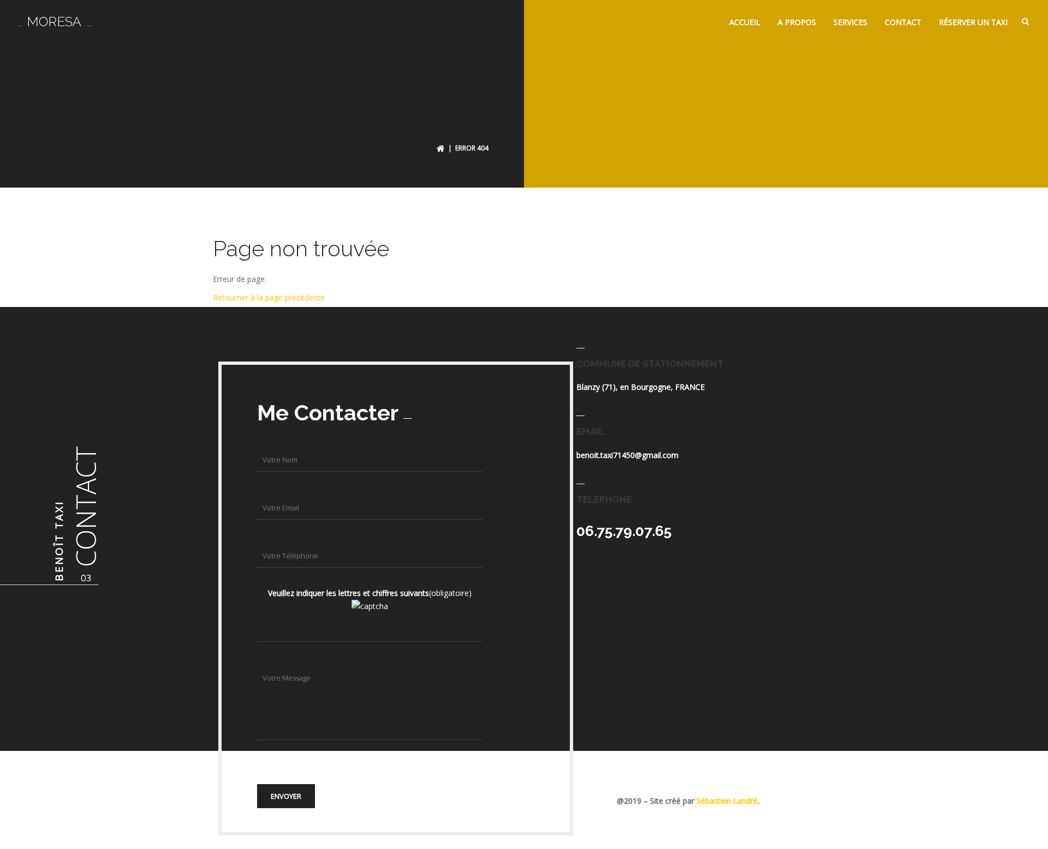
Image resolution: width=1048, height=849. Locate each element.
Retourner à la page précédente (269, 297)
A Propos (797, 22)
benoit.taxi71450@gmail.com (627, 455)
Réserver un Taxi (973, 22)
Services (850, 22)
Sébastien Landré (727, 801)
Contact (903, 22)
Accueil (744, 22)
